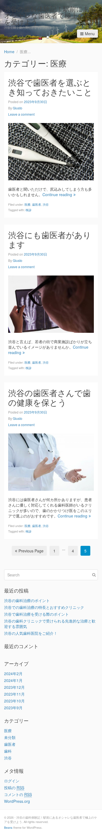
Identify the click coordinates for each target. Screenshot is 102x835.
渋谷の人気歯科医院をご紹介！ (30, 633)
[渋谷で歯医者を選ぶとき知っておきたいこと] (51, 151)
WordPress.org (17, 801)
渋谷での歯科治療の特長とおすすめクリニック (44, 607)
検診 (29, 210)
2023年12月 (14, 687)
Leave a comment (21, 114)
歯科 (8, 751)
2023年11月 (14, 694)
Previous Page (31, 550)
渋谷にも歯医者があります (49, 239)
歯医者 (36, 204)
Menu (90, 33)
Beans (8, 827)
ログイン (11, 780)
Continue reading (57, 194)
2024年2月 (13, 673)
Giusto (17, 108)
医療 (27, 204)
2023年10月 (14, 701)
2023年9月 (13, 707)
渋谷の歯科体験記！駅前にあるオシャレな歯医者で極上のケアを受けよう (51, 15)
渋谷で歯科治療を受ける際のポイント (36, 614)
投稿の (14, 787)
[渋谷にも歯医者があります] (51, 303)
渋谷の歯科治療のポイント (27, 600)
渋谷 (46, 204)
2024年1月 (13, 680)
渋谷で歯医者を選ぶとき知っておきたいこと (50, 87)
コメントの (18, 794)
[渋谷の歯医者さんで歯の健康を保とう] (51, 461)
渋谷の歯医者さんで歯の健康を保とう (49, 397)
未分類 (10, 737)
